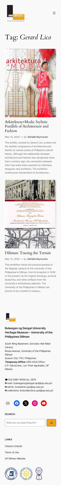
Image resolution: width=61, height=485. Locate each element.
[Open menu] (54, 13)
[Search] (51, 422)
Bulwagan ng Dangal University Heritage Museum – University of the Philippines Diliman (29, 332)
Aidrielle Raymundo (37, 136)
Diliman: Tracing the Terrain (28, 253)
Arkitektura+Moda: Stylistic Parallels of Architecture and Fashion (26, 126)
